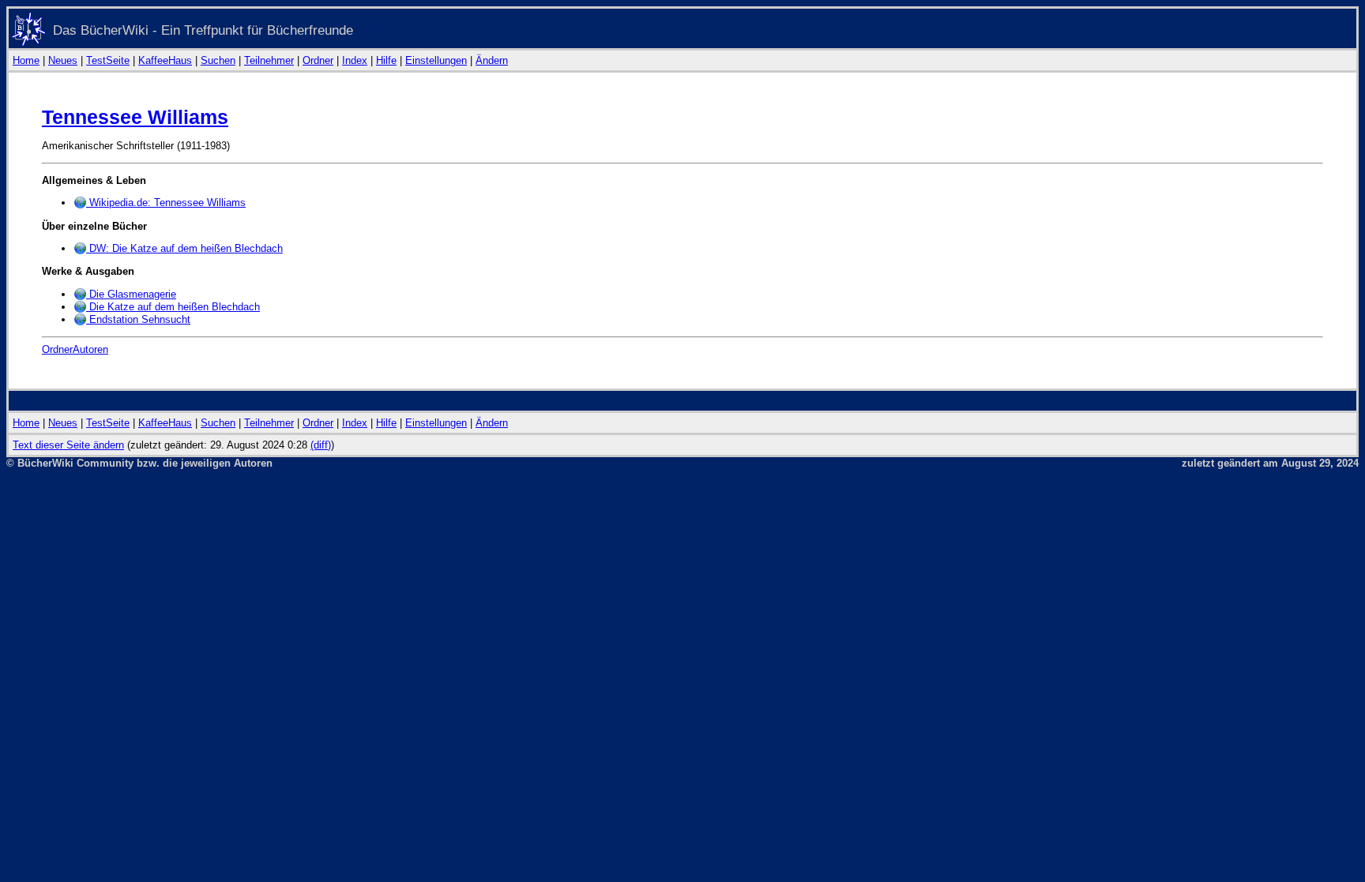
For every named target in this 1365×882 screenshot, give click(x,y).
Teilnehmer (269, 60)
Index (354, 60)
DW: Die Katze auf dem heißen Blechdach (184, 248)
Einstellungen (436, 60)
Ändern (492, 60)
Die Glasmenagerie (131, 294)
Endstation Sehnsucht (138, 319)
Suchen (218, 60)
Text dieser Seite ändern (68, 445)
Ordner (318, 60)
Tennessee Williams (135, 117)
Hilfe (386, 60)
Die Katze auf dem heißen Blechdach (173, 307)
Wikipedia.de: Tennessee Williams (166, 202)
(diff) (320, 445)
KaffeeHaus (165, 60)
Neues (62, 60)
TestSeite (108, 60)
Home (26, 60)
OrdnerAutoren (75, 349)
